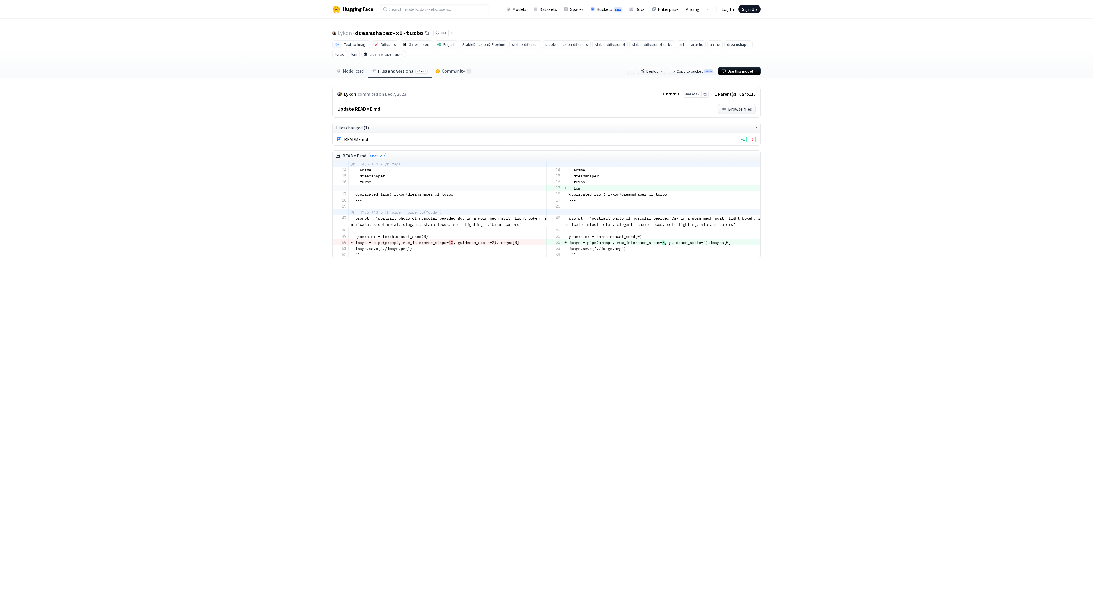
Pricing (692, 9)
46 (452, 33)
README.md (356, 139)
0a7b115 (747, 94)
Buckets (609, 9)
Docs (640, 9)
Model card (353, 71)
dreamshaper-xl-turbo (389, 32)
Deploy (652, 71)
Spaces (577, 9)
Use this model (740, 71)
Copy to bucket (694, 71)
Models (519, 9)
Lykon (345, 32)
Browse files (740, 109)
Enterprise (668, 9)
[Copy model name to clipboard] (427, 33)
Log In (728, 9)
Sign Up (749, 9)
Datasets (548, 9)
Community (456, 71)
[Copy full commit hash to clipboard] (704, 94)
